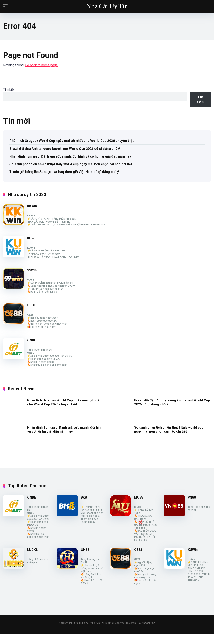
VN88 (192, 497)
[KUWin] (13, 256)
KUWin (32, 238)
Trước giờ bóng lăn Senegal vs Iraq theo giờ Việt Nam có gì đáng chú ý (64, 172)
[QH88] (67, 567)
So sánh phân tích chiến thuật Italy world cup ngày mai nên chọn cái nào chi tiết (70, 164)
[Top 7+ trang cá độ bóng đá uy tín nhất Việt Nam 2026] (107, 6)
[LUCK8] (13, 567)
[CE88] (13, 323)
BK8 (84, 497)
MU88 (138, 497)
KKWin (32, 206)
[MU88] (120, 515)
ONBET (32, 340)
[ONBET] (13, 358)
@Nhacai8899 (147, 622)
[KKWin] (13, 224)
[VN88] (174, 515)
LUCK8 (32, 550)
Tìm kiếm (9, 89)
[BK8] (67, 515)
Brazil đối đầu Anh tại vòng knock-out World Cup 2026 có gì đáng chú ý (64, 149)
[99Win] (13, 288)
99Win (32, 270)
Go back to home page (41, 65)
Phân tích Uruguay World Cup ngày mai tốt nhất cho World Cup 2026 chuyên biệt (71, 141)
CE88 (31, 305)
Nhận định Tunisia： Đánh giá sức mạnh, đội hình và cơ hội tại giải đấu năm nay (70, 156)
